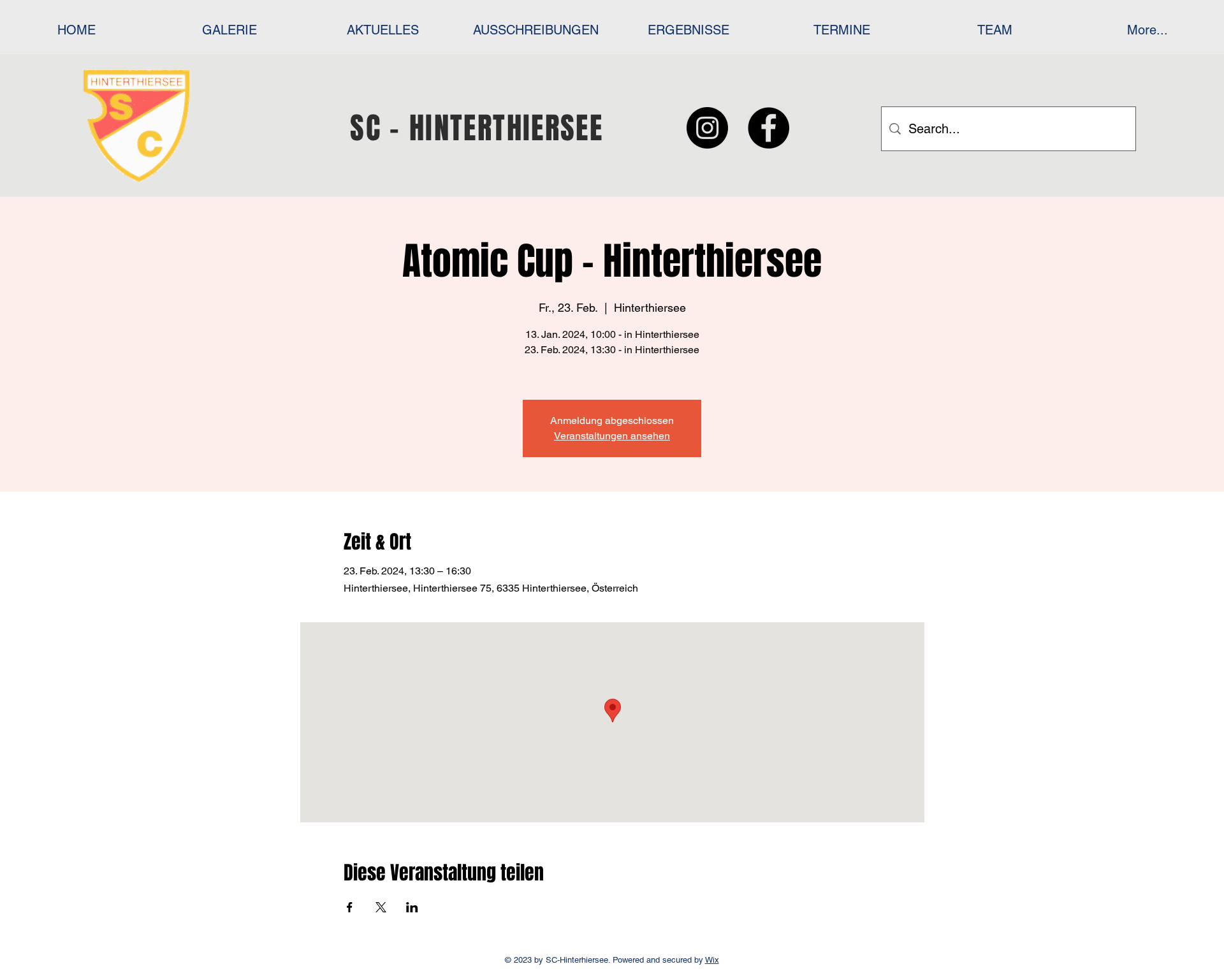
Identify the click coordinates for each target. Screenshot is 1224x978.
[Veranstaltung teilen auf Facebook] (350, 907)
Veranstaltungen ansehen (612, 436)
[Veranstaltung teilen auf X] (381, 907)
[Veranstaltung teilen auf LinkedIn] (412, 907)
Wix (712, 960)
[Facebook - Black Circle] (768, 128)
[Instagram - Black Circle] (707, 128)
